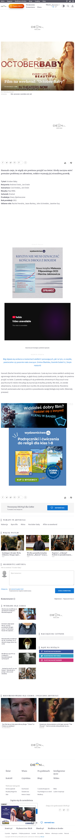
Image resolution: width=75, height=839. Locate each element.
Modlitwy (40, 794)
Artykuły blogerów (11, 792)
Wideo (56, 778)
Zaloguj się (4, 589)
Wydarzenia (30, 5)
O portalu (7, 833)
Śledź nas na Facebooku (52, 651)
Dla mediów (40, 833)
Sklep (44, 1)
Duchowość (25, 789)
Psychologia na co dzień (45, 792)
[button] (63, 6)
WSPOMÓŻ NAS (49, 823)
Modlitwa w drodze (20, 1)
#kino (23, 524)
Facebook (67, 1)
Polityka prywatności (24, 833)
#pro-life (14, 524)
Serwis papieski (10, 789)
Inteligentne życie (59, 772)
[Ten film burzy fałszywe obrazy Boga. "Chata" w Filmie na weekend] (19, 710)
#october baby (34, 524)
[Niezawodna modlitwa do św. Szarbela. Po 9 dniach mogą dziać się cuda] (27, 643)
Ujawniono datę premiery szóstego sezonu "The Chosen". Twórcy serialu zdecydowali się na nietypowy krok (55, 726)
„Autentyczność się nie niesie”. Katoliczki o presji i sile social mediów (9, 671)
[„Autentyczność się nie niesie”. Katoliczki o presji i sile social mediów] (27, 673)
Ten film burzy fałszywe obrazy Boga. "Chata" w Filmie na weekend (18, 725)
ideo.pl (42, 837)
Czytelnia (26, 778)
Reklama (47, 833)
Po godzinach (8, 86)
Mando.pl (40, 828)
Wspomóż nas (59, 508)
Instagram (73, 1)
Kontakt (34, 833)
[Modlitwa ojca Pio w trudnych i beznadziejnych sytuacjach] (27, 658)
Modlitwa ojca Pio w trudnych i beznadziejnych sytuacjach (8, 656)
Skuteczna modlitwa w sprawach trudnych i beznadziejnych (9, 610)
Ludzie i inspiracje (58, 792)
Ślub (7, 794)
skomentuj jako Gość (17, 589)
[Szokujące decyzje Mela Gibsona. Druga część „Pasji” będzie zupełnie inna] (12, 542)
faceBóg (37, 1)
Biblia (2, 1)
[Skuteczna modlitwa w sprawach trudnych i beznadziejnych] (27, 614)
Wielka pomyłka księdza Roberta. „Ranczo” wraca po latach (37, 555)
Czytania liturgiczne (44, 789)
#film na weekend (50, 524)
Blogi (30, 1)
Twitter (70, 1)
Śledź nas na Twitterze (52, 656)
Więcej (48, 5)
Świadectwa (25, 792)
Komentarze (30, 7)
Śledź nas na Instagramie (53, 660)
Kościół (41, 728)
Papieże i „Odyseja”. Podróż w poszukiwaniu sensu (61, 555)
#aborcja (4, 524)
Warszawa (55, 5)
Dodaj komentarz (64, 591)
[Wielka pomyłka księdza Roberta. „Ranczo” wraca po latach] (37, 542)
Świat (8, 771)
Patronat (66, 833)
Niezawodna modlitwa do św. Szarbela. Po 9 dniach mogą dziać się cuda (9, 641)
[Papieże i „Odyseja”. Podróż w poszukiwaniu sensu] (62, 542)
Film (16, 86)
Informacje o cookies (57, 833)
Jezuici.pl (8, 828)
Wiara (39, 7)
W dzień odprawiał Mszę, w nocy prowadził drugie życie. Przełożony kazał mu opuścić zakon (8, 628)
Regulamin (14, 833)
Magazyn (9, 1)
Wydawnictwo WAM (24, 828)
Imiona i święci (26, 794)
